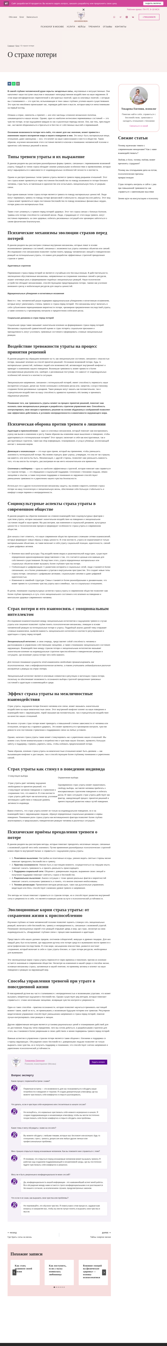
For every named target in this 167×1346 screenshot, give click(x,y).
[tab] (54, 1287)
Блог (22, 17)
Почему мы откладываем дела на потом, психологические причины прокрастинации (137, 174)
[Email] (18, 84)
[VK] (9, 84)
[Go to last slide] (14, 1272)
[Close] (83, 9)
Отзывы (107, 27)
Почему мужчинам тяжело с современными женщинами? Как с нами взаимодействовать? (137, 149)
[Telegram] (120, 17)
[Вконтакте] (133, 17)
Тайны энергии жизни (100, 1235)
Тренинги (94, 27)
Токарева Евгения (35, 1060)
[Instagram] (127, 17)
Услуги (71, 27)
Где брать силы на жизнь (20, 1235)
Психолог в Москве (52, 27)
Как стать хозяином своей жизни (23, 1268)
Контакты (120, 27)
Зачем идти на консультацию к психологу (138, 198)
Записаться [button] (32, 17)
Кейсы (82, 27)
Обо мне (13, 17)
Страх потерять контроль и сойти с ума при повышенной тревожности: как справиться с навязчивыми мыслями (137, 188)
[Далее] (104, 1272)
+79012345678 (149, 17)
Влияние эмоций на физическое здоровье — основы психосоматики (92, 1271)
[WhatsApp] (114, 17)
